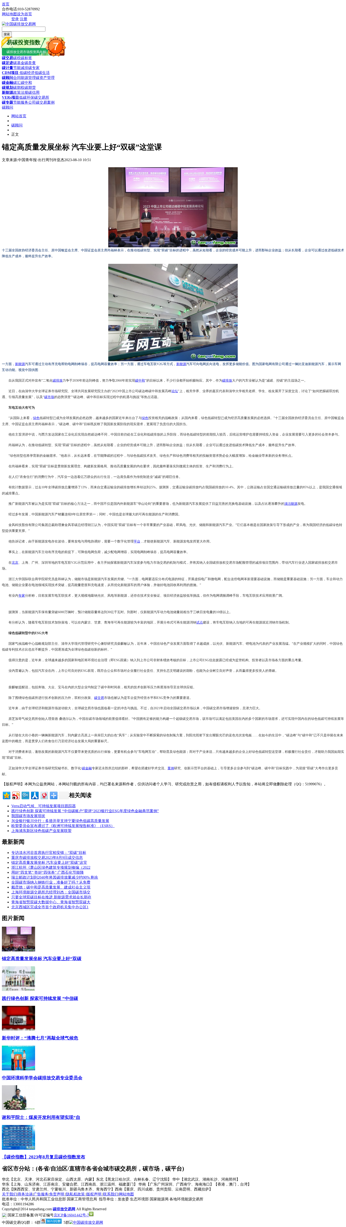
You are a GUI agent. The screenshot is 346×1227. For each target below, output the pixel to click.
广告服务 (40, 1194)
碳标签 (26, 58)
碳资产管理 (45, 78)
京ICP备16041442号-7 (71, 1215)
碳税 (17, 58)
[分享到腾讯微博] (25, 795)
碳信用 (34, 92)
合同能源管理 (24, 78)
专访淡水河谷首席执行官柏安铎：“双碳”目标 (48, 853)
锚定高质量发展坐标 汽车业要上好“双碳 (41, 958)
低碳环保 (26, 97)
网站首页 (18, 116)
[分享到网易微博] (44, 795)
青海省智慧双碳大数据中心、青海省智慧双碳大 (50, 902)
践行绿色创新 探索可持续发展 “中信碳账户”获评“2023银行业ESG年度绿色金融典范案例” (85, 811)
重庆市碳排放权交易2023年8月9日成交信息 (47, 858)
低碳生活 (42, 73)
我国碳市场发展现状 (28, 816)
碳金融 (7, 83)
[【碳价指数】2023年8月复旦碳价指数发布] (18, 1148)
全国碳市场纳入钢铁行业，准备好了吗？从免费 (50, 882)
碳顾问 (7, 78)
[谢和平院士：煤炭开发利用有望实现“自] (18, 1109)
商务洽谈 (25, 1194)
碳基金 (18, 63)
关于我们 (9, 1194)
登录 (15, 19)
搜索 (7, 34)
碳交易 (7, 58)
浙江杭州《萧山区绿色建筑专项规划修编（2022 (50, 867)
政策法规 (20, 92)
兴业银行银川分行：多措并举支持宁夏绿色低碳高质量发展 (60, 821)
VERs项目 (10, 97)
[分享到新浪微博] (15, 795)
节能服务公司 (24, 102)
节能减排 (20, 68)
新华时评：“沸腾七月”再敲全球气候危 (40, 1037)
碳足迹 (7, 63)
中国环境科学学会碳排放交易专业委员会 (42, 1077)
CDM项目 (10, 73)
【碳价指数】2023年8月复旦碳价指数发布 (43, 1156)
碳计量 (7, 68)
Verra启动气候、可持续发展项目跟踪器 (43, 806)
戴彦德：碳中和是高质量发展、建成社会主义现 (50, 887)
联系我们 (110, 1194)
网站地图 (9, 14)
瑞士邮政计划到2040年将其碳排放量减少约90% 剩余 (54, 877)
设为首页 (24, 14)
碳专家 (34, 68)
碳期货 (30, 88)
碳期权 (18, 88)
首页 (5, 4)
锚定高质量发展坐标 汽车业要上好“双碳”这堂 (49, 862)
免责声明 (57, 1194)
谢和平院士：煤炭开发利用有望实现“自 (41, 1117)
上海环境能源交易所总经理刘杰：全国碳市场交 (50, 892)
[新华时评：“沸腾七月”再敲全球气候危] (18, 1029)
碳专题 (7, 102)
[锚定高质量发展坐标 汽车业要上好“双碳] (18, 950)
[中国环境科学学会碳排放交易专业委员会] (18, 1069)
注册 (23, 19)
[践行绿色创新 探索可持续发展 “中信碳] (18, 990)
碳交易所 (41, 97)
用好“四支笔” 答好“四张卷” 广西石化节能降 (47, 872)
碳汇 (17, 83)
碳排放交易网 (64, 1209)
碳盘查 (30, 63)
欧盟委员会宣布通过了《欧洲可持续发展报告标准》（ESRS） (63, 826)
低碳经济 (27, 73)
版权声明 (94, 1194)
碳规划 (7, 88)
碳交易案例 (45, 102)
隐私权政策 (76, 1194)
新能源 (7, 92)
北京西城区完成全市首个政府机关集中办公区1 (50, 907)
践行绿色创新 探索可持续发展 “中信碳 (40, 998)
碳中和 (26, 83)
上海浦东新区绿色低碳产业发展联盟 (41, 831)
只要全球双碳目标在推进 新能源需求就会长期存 (51, 897)
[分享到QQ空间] (6, 795)
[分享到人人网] (34, 795)
